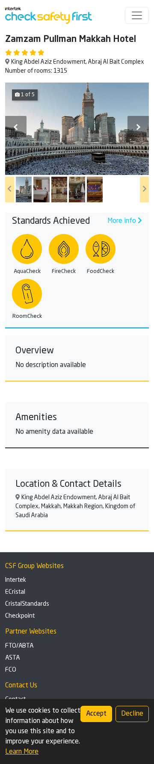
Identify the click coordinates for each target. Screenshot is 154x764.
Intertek (15, 580)
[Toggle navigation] (137, 15)
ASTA (12, 658)
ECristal (15, 592)
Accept (96, 714)
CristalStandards (27, 604)
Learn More (21, 752)
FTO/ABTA (19, 646)
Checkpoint (20, 616)
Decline (132, 714)
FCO (10, 670)
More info (122, 221)
